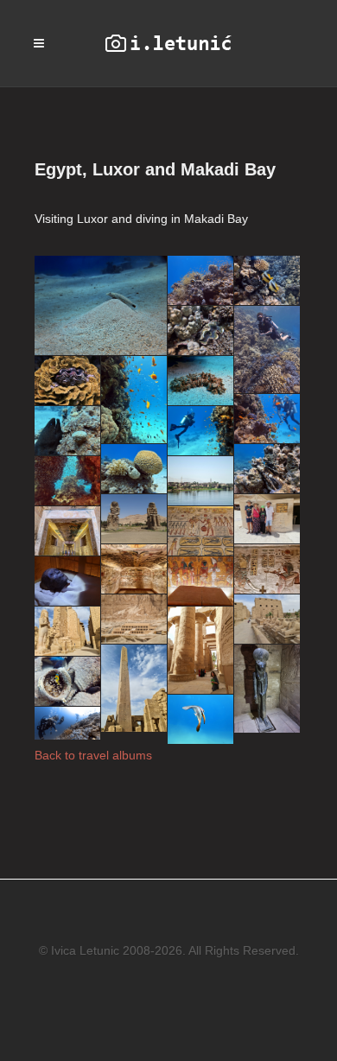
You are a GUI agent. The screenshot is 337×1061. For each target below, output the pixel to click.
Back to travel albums (93, 755)
